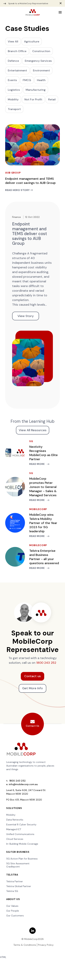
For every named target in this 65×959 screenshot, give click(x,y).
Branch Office (17, 51)
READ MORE (37, 464)
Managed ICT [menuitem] (13, 829)
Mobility (13, 99)
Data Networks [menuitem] (14, 819)
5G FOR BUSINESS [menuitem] (17, 851)
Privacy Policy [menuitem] (46, 944)
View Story (26, 316)
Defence (13, 61)
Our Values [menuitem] (12, 905)
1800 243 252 (46, 663)
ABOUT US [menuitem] (13, 899)
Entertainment (17, 70)
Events (12, 80)
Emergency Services (38, 61)
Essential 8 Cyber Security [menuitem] (21, 824)
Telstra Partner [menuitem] (14, 881)
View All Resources (32, 430)
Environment (41, 70)
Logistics (14, 90)
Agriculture (31, 41)
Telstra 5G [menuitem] (12, 891)
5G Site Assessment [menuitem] (17, 863)
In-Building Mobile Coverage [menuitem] (22, 843)
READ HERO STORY (17, 190)
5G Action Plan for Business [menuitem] (22, 858)
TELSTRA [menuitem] (12, 874)
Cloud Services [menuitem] (14, 839)
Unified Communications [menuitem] (20, 834)
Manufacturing (36, 90)
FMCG (27, 80)
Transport (14, 109)
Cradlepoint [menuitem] (13, 866)
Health (41, 80)
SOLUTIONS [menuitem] (14, 808)
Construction (41, 51)
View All (13, 41)
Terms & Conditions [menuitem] (24, 944)
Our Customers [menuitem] (15, 915)
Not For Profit (33, 99)
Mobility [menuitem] (10, 814)
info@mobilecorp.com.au (23, 784)
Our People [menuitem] (12, 910)
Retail (52, 99)
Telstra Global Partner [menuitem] (18, 886)
